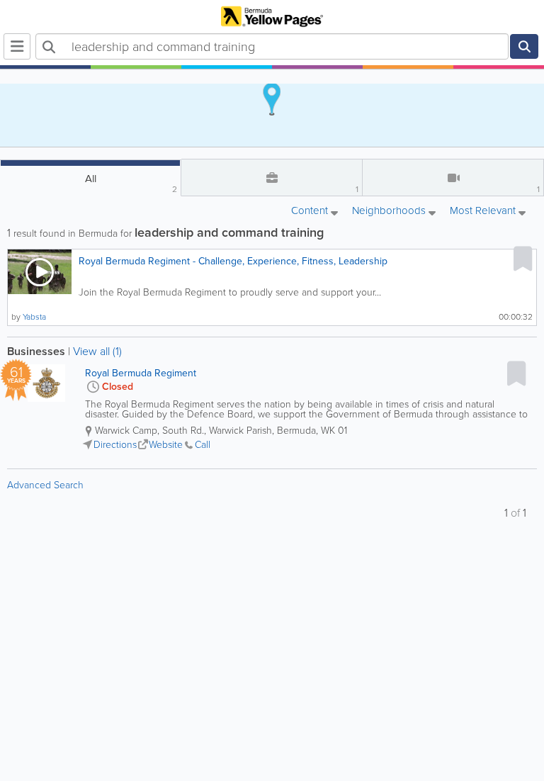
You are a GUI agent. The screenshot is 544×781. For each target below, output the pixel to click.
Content (311, 211)
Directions (115, 444)
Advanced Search (45, 485)
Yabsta (34, 316)
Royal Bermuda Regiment (140, 373)
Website (166, 444)
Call (202, 444)
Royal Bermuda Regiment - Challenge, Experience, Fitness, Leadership (233, 261)
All (131, 183)
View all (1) (97, 351)
